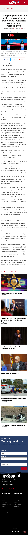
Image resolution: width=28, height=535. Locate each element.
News (11, 8)
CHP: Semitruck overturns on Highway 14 (13, 425)
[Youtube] (18, 531)
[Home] (1, 8)
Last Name (3, 456)
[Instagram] (15, 531)
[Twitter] (12, 531)
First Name (3, 450)
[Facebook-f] (9, 531)
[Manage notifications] (24, 532)
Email (2, 461)
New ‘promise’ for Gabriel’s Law (10, 373)
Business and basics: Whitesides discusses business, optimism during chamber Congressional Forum (13, 320)
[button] (4, 2)
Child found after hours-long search (11, 293)
